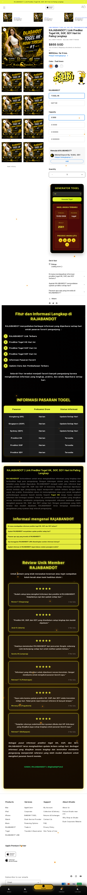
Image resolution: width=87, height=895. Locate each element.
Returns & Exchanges (52, 815)
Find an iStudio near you (70, 813)
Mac (6, 807)
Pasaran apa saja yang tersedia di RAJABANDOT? (24, 536)
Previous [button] (3, 2)
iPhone (8, 815)
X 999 (53, 117)
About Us (66, 807)
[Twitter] (53, 303)
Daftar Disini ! (68, 2)
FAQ (45, 823)
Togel (7, 831)
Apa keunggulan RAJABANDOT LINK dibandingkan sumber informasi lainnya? (34, 542)
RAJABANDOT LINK (12, 835)
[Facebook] (50, 303)
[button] (4, 7)
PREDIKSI (61, 891)
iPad (6, 811)
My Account (48, 807)
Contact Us (48, 819)
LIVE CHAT (78, 891)
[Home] (39, 7)
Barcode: (66, 39)
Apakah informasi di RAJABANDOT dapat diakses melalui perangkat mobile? (33, 547)
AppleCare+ (28, 807)
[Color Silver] (61, 66)
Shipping (61, 47)
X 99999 (54, 132)
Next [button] (84, 2)
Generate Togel (67, 199)
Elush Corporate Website (72, 821)
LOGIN (25, 891)
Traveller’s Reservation (33, 831)
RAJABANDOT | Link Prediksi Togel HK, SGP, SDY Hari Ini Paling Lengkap (43, 2)
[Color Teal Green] (51, 66)
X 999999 (55, 139)
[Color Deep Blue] (56, 66)
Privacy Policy (49, 827)
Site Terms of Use (50, 831)
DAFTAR (54, 103)
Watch (7, 819)
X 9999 (54, 125)
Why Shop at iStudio (70, 818)
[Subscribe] (38, 882)
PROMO (9, 891)
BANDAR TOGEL (30, 815)
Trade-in (27, 827)
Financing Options (31, 823)
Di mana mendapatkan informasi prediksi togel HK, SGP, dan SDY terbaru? (32, 526)
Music (7, 823)
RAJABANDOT (12, 479)
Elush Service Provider (32, 819)
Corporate (28, 811)
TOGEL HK (55, 96)
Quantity (52, 169)
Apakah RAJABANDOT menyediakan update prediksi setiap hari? (29, 531)
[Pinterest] (57, 303)
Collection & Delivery (52, 811)
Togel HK (55, 495)
